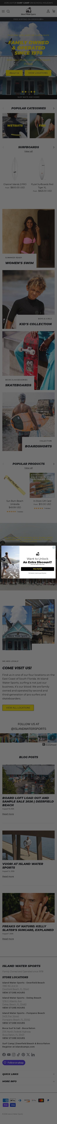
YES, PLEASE (37, 569)
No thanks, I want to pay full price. (37, 573)
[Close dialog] (54, 547)
